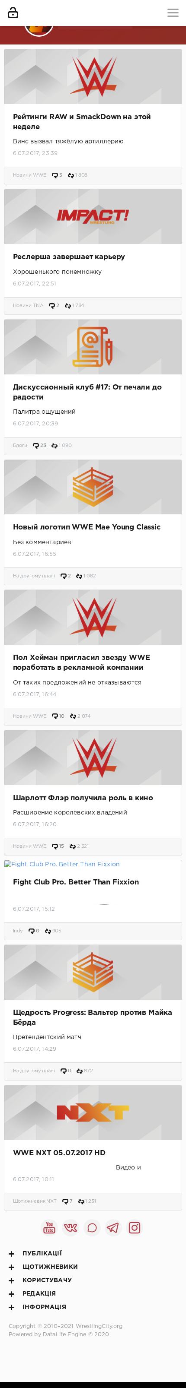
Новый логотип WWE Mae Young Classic (87, 527)
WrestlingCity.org (99, 1326)
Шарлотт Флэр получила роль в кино (83, 798)
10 (61, 716)
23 (42, 446)
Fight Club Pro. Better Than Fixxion (76, 882)
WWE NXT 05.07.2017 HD (59, 1153)
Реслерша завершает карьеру (69, 257)
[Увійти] (13, 13)
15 (61, 846)
